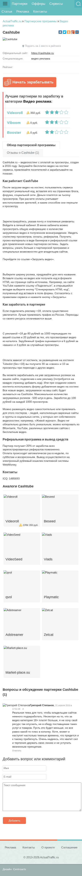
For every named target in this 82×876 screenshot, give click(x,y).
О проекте (48, 847)
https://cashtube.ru (42, 53)
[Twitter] (64, 32)
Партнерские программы (40, 21)
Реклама (22, 11)
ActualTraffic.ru (12, 21)
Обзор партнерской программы (31, 145)
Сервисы (56, 4)
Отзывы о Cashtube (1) (23, 152)
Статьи (7, 11)
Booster (13, 133)
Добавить (14, 820)
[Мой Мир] (77, 32)
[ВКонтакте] (60, 32)
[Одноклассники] (68, 32)
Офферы (38, 4)
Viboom (13, 123)
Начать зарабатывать (32, 82)
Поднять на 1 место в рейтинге (43, 45)
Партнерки (19, 4)
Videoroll (14, 113)
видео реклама (40, 58)
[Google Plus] (73, 32)
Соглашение (69, 847)
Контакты (40, 11)
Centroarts (19, 869)
